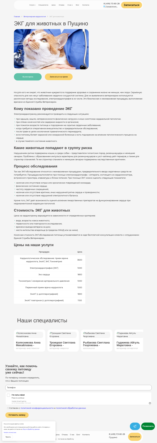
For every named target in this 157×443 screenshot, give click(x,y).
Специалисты (43, 5)
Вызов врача (28, 77)
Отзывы (61, 5)
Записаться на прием (59, 77)
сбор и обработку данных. (31, 429)
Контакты (85, 5)
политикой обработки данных (71, 408)
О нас (69, 5)
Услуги (31, 5)
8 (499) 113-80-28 (112, 3)
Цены (53, 5)
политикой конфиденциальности (37, 408)
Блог (77, 5)
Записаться (131, 5)
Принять (8, 437)
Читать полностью (10, 432)
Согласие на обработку (66, 439)
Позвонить (148, 426)
